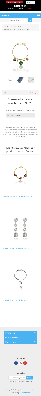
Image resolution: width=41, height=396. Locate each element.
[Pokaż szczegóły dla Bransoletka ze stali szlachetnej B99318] (20, 175)
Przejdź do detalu (14, 2)
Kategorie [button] (5, 15)
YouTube (20, 363)
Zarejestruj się (11, 8)
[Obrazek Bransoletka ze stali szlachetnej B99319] (10, 80)
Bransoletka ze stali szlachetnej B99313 (17, 300)
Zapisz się (14, 381)
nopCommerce (25, 393)
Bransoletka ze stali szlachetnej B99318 (17, 197)
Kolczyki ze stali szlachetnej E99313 (16, 248)
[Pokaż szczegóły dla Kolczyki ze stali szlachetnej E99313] (20, 227)
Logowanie (20, 8)
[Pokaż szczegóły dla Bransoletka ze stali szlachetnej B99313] (20, 279)
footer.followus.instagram (25, 363)
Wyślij (29, 378)
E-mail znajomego (15, 115)
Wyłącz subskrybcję (25, 381)
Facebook (16, 363)
